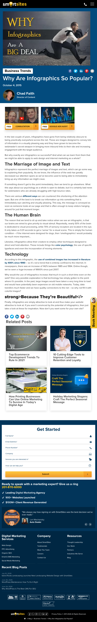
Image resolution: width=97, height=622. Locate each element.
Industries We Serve (75, 554)
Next (90, 524)
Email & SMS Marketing (11, 557)
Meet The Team (43, 550)
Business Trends (18, 71)
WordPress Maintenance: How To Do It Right (20, 582)
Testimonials (42, 546)
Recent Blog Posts (14, 567)
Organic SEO (7, 553)
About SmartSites (44, 542)
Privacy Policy (57, 614)
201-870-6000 (85, 4)
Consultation (23, 127)
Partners (70, 550)
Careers (40, 554)
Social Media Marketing (11, 561)
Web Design (6, 546)
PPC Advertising (8, 549)
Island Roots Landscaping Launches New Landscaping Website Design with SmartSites (37, 576)
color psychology (64, 245)
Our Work (71, 546)
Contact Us (41, 558)
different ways (30, 196)
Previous (86, 524)
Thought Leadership (75, 542)
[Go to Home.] (25, 619)
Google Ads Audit (59, 127)
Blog (69, 558)
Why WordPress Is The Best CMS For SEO (19, 589)
